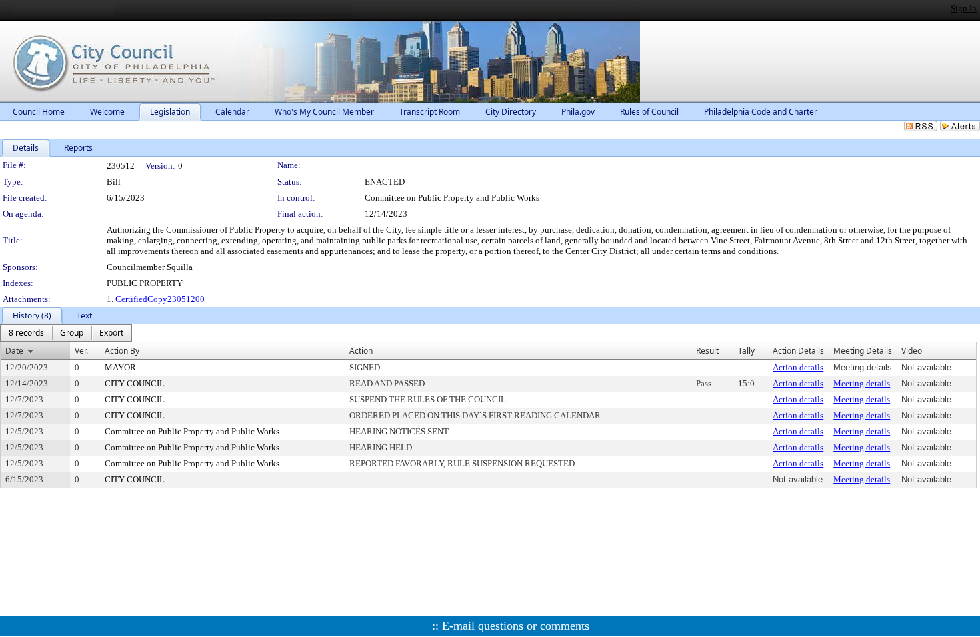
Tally (746, 350)
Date (14, 350)
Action (361, 350)
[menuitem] (26, 333)
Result (707, 350)
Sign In (964, 8)
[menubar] (66, 333)
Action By (122, 350)
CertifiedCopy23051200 (160, 299)
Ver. (81, 350)
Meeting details (861, 383)
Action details (798, 367)
